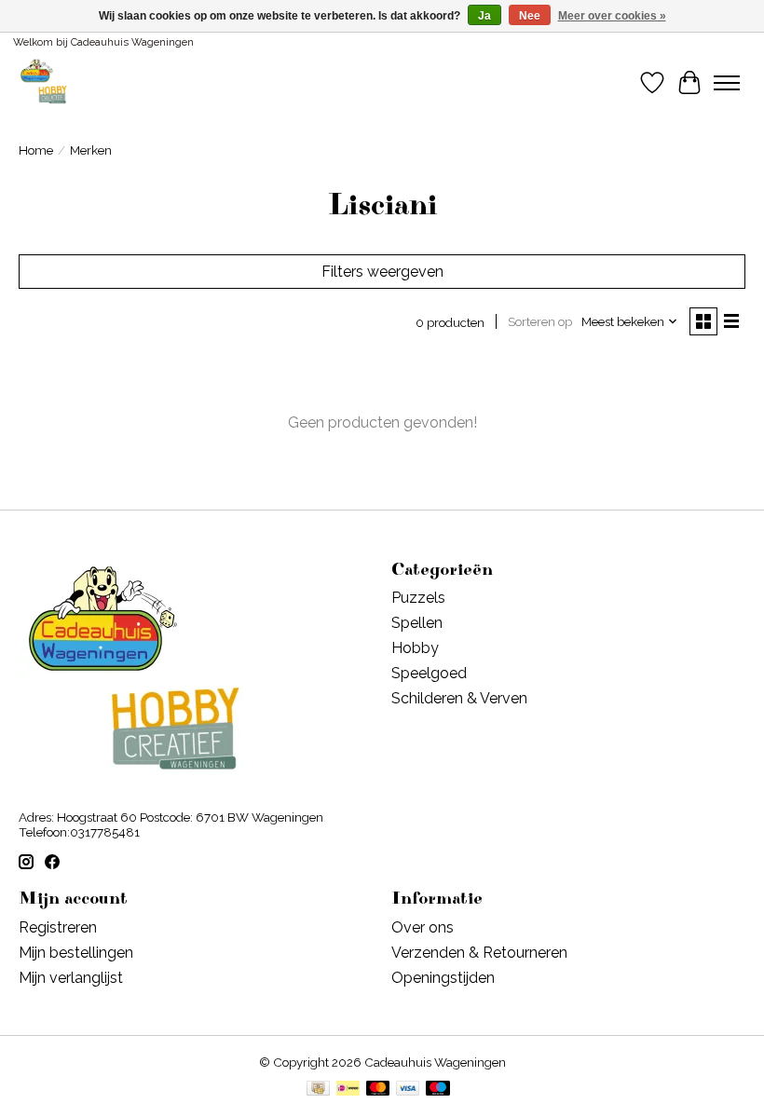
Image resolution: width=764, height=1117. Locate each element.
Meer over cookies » (612, 15)
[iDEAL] (348, 1089)
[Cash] (318, 1089)
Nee (529, 15)
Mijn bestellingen (76, 952)
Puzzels (418, 597)
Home (36, 150)
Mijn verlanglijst (71, 978)
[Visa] (408, 1089)
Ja (484, 15)
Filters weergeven (382, 271)
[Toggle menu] (726, 83)
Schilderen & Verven (459, 698)
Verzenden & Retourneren (479, 952)
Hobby (415, 648)
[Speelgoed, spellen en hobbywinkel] (43, 82)
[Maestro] (438, 1089)
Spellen (417, 623)
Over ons (422, 927)
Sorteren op (540, 321)
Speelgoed (429, 673)
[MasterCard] (378, 1089)
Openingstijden (443, 978)
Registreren (58, 927)
